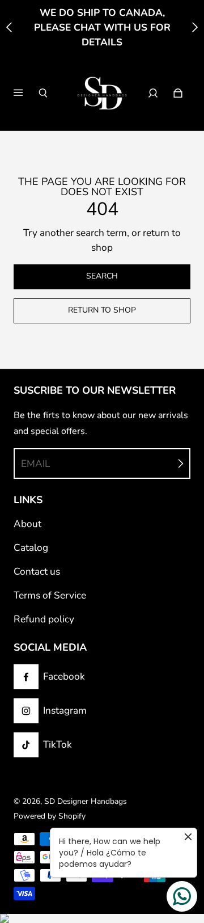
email (35, 463)
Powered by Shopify (50, 816)
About (27, 523)
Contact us (37, 571)
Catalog (31, 547)
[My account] (153, 93)
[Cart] (177, 93)
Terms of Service (50, 595)
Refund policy (44, 619)
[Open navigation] (26, 93)
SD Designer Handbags (85, 801)
